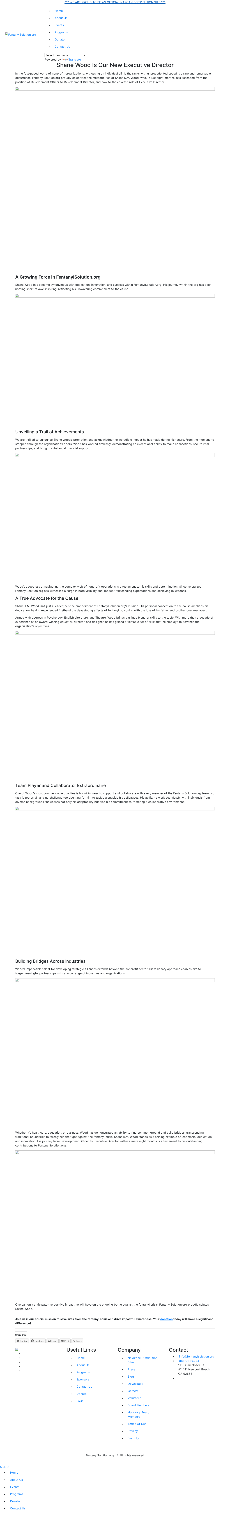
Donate (60, 39)
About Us (61, 18)
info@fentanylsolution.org (196, 1356)
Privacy (133, 1431)
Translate (74, 59)
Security (133, 1438)
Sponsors (83, 1379)
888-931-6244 (189, 1361)
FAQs (80, 1401)
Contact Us (62, 46)
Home (59, 11)
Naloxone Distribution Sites (142, 1360)
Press (131, 1369)
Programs (61, 32)
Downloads (135, 1383)
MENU (4, 1467)
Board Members (138, 1405)
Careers (133, 1391)
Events (59, 25)
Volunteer (134, 1398)
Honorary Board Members (139, 1414)
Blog (131, 1376)
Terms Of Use (137, 1424)
